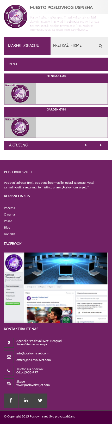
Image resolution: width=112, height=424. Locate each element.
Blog (7, 227)
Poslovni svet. (39, 416)
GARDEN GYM (56, 109)
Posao (8, 221)
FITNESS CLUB (56, 76)
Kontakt (9, 234)
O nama (9, 214)
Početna (9, 208)
